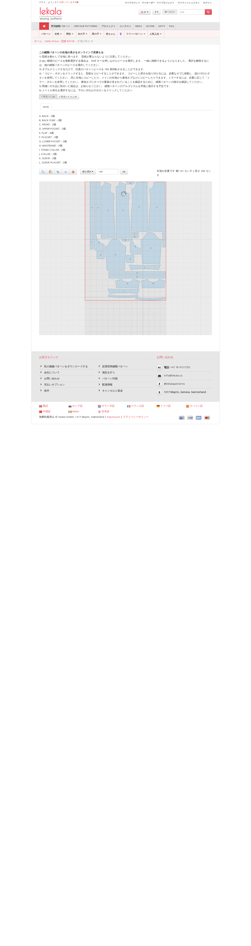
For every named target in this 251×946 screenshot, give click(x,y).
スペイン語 (196, 405)
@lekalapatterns (174, 383)
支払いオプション (54, 384)
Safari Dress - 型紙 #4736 (60, 41)
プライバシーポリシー (136, 416)
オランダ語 (107, 405)
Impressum (113, 416)
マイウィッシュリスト (189, 2)
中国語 (46, 411)
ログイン (207, 2)
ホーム (38, 41)
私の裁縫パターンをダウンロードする (65, 366)
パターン (46, 33)
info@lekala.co (173, 375)
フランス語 (137, 405)
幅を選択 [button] (87, 171)
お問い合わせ (51, 378)
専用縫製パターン (60, 26)
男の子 (95, 33)
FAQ (171, 26)
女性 (57, 33)
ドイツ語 (165, 405)
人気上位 (154, 33)
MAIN (46, 106)
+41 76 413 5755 (180, 367)
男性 (68, 33)
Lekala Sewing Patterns (57, 13)
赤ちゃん (110, 33)
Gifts (161, 26)
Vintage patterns (85, 26)
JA (145, 11)
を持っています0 (67, 2)
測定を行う (108, 372)
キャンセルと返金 (112, 390)
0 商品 (170, 11)
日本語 (105, 411)
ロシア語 (77, 405)
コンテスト (125, 26)
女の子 (81, 33)
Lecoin (150, 26)
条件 (46, 390)
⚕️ (120, 33)
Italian (75, 411)
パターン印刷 (109, 378)
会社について (51, 372)
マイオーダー (148, 2)
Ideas (138, 26)
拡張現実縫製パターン (114, 366)
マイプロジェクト (165, 2)
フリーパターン (134, 33)
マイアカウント (132, 2)
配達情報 (106, 384)
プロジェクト (108, 26)
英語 (45, 405)
